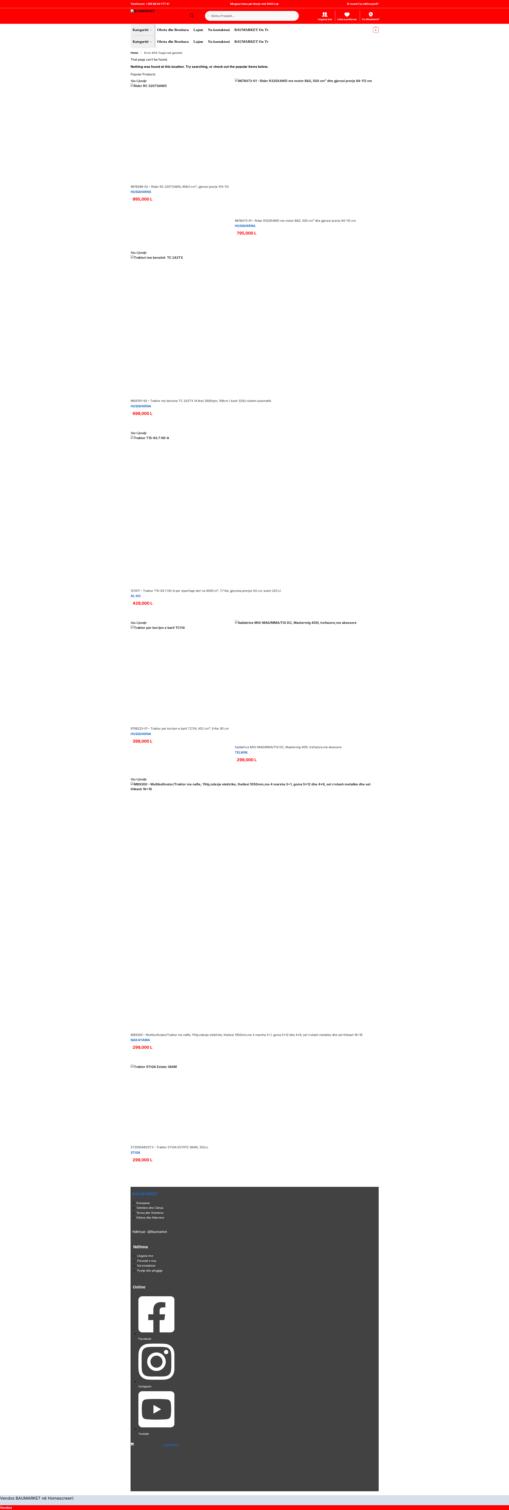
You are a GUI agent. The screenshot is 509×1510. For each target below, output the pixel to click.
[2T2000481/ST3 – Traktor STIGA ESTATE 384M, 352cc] (169, 1103)
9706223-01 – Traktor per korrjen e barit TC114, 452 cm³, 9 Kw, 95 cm (180, 728)
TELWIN (241, 752)
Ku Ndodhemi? (370, 19)
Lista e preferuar (347, 19)
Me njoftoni (179, 246)
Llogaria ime (325, 19)
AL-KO (136, 596)
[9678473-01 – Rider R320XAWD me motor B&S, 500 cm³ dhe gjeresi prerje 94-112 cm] (303, 147)
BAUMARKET (145, 1194)
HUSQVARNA (141, 192)
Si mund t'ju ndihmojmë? (363, 3)
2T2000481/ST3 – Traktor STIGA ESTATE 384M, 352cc (169, 1147)
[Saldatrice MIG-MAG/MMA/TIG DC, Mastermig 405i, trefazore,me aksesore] (296, 681)
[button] (372, 30)
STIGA (135, 1152)
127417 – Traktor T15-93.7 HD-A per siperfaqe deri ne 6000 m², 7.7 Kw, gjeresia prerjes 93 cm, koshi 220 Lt (206, 591)
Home (134, 52)
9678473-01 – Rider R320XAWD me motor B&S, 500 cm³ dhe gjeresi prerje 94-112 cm (295, 221)
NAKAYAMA (140, 1040)
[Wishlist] (227, 84)
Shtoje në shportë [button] (303, 246)
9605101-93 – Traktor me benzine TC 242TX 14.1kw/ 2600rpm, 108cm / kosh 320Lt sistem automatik (201, 401)
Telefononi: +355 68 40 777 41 (150, 3)
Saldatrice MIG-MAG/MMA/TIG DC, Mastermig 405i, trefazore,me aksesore (288, 747)
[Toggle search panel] (191, 15)
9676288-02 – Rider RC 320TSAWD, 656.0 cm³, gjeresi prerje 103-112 (180, 187)
